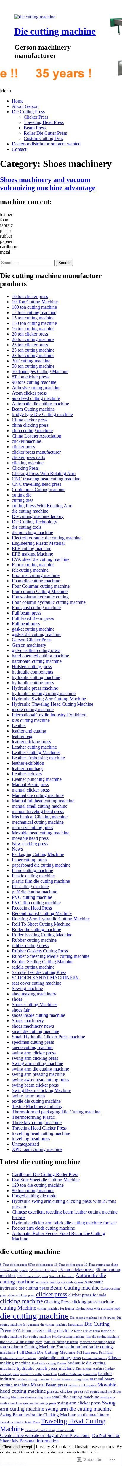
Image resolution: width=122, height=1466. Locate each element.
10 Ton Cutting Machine (35, 301)
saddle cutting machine (33, 966)
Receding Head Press (32, 907)
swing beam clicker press (35, 1085)
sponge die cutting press (39, 1403)
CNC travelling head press (36, 484)
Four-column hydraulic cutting (40, 596)
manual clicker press (31, 789)
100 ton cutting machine (34, 307)
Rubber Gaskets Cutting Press (40, 950)
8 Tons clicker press (13, 1264)
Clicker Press (36, 117)
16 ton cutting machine (33, 328)
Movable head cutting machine (40, 832)
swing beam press (28, 1095)
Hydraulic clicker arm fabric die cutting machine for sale (64, 1222)
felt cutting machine (30, 570)
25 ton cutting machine (33, 350)
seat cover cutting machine (36, 983)
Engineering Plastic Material (38, 543)
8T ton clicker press (30, 376)
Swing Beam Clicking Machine (41, 1090)
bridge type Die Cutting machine (42, 414)
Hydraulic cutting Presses (49, 1363)
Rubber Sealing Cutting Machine (42, 961)
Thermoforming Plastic (33, 1117)
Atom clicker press (29, 392)
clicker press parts (28, 457)
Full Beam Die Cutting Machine (46, 1352)
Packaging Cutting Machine (38, 854)
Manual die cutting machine (38, 795)
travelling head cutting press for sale (49, 1430)
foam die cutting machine (61, 1342)
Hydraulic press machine (35, 688)
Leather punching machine (37, 779)
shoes (17, 999)
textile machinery (93, 1414)
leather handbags (27, 768)
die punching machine (32, 532)
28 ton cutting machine (33, 355)
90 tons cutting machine (34, 382)
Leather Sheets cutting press (70, 1379)
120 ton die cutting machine (38, 1185)
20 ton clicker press (30, 333)
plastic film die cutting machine (41, 881)
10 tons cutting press (14, 1270)
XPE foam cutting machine (37, 1149)
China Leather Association (36, 435)
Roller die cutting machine (36, 929)
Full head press (26, 623)
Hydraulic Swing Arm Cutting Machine (49, 698)
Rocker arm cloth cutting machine (43, 1228)
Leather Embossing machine (38, 757)
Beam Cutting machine (33, 409)
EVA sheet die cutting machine (40, 559)
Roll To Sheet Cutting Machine (41, 924)
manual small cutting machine (39, 806)
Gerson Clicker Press (31, 639)
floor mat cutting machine (36, 575)
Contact (19, 149)
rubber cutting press (30, 945)
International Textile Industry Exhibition (49, 714)
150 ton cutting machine (34, 323)
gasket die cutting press (59, 1357)
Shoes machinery (28, 1020)
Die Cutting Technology (34, 521)
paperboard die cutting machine (41, 865)
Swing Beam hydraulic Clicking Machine (38, 1414)
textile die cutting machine (36, 1101)
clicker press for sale (87, 1294)
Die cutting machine (55, 31)
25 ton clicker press (30, 344)
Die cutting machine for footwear (92, 1317)
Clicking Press (25, 468)
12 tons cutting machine (34, 312)
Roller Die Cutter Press (45, 133)
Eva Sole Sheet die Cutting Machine (46, 1179)
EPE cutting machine (31, 548)
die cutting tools (26, 527)
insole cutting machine (33, 709)
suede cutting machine (32, 1047)
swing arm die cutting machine (40, 1068)
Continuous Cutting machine (38, 489)
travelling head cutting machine (41, 1133)
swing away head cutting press (40, 1079)
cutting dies (22, 500)
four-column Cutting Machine (40, 591)
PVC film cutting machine (36, 902)
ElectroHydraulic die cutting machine (46, 537)
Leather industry (27, 773)
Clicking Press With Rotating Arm (44, 473)
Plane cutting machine (32, 870)
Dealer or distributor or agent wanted (46, 143)
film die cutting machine (102, 1336)
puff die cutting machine (34, 891)
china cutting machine (32, 430)
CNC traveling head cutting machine (46, 478)
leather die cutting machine (38, 1374)
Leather (19, 725)
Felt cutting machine (37, 1336)
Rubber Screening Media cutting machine (50, 956)
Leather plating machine (32, 1379)
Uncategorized (25, 1144)
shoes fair (21, 1009)
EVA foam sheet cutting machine (42, 1330)
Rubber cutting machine (34, 940)
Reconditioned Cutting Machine (42, 913)
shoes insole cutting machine (38, 1015)
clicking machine (28, 462)
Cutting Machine (18, 1308)
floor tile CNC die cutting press (21, 1342)
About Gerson (25, 106)
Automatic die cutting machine (40, 403)
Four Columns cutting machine (41, 586)
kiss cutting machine (31, 720)
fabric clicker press (87, 1330)
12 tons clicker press (43, 1270)
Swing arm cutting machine (37, 1063)
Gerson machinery (29, 645)
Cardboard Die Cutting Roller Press (45, 1174)
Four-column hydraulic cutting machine (49, 602)
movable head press (30, 838)
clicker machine (26, 441)
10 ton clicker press (30, 296)
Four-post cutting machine (36, 607)
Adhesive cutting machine (36, 387)
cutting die (21, 494)
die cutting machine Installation (61, 1324)
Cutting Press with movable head (98, 1308)
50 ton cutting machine (33, 366)
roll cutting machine (98, 1391)
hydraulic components (32, 671)
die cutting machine (30, 511)
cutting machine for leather (55, 1308)
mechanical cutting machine (38, 822)
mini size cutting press (32, 827)
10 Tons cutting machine (101, 1264)
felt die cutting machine (68, 1336)
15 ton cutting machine (33, 317)
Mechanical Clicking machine (40, 816)
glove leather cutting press (36, 650)
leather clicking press (31, 741)
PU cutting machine (30, 886)
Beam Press (35, 127)
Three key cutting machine (37, 1122)
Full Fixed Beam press (33, 618)
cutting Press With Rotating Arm (42, 505)
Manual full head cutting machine (43, 800)
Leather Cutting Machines (36, 752)
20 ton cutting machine (33, 339)
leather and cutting (29, 730)
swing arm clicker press (34, 1052)
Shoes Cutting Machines (34, 1004)
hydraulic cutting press (33, 682)
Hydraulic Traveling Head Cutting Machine (52, 704)
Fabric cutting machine (33, 564)
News (17, 848)
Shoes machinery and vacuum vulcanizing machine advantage (47, 184)
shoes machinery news (33, 1025)
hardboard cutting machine (37, 661)
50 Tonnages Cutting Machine (40, 371)
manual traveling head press (38, 811)
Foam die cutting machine (36, 580)
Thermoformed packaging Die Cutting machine (56, 1111)
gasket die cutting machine (36, 634)
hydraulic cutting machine (36, 677)
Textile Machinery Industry (37, 1106)
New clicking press (30, 843)
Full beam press (26, 612)
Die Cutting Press (28, 111)
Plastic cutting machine (33, 875)
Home (17, 100)
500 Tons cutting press (32, 1276)
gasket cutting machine (33, 629)
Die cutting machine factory (38, 516)
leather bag (22, 736)
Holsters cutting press (32, 666)
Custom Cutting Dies (43, 138)
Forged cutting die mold (34, 1195)
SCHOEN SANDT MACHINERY (45, 977)
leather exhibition (28, 763)
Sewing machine (27, 988)
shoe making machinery (34, 993)
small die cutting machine (35, 1031)
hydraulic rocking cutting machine (44, 693)
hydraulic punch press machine (46, 1368)
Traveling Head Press (44, 122)
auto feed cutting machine (36, 398)
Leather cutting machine (34, 747)
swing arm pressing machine (38, 1074)
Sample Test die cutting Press (39, 972)
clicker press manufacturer (36, 451)
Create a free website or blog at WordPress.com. (45, 1435)
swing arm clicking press (35, 1058)
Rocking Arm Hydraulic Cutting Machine (51, 918)
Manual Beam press (30, 784)
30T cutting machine (31, 360)
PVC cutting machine (32, 897)
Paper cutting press (29, 859)
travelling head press (31, 1138)
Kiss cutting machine (90, 1368)
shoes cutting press (38, 1397)
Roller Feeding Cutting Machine (42, 934)
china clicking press (30, 425)
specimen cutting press (33, 1042)
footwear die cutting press (97, 1342)
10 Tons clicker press (68, 1264)
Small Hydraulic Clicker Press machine (48, 1036)
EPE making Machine (32, 553)
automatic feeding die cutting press (59, 1282)
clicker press (23, 446)
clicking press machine (93, 1301)
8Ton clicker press (40, 1264)
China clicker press (29, 419)
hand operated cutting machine (40, 655)
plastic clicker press (65, 1391)
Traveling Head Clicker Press (39, 1127)
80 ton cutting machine (33, 1190)
